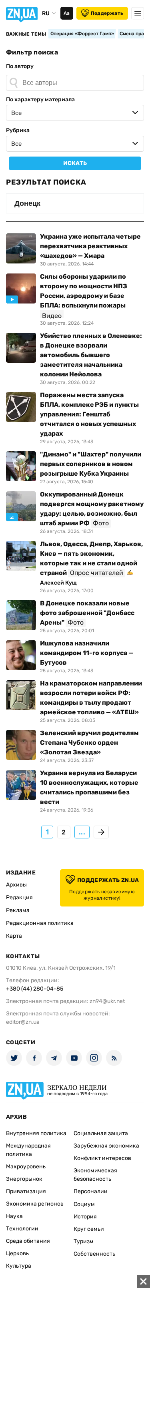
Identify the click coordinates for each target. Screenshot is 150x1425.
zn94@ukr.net (107, 1001)
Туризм (84, 1241)
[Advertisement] (75, 1350)
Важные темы (26, 34)
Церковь (17, 1253)
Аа (67, 13)
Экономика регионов (35, 1203)
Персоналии (91, 1191)
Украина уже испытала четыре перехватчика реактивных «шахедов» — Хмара (90, 246)
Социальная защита (101, 1133)
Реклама (18, 910)
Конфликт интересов (102, 1158)
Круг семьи (89, 1229)
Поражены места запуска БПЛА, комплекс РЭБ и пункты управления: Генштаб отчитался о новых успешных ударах (89, 414)
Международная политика (28, 1150)
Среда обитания (28, 1241)
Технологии (22, 1228)
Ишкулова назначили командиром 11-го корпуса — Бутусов (86, 652)
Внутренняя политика (36, 1133)
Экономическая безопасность (95, 1174)
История (85, 1216)
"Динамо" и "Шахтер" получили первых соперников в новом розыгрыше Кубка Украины (90, 463)
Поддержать (107, 13)
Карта (14, 936)
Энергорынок (24, 1179)
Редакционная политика (40, 923)
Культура (18, 1265)
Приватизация (26, 1191)
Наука (14, 1216)
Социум (84, 1204)
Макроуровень (26, 1166)
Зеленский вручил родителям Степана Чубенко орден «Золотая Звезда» (89, 742)
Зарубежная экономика (106, 1145)
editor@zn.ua (23, 1022)
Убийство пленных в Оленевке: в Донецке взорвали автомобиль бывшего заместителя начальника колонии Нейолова (91, 355)
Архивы (16, 884)
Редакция (19, 897)
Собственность (94, 1253)
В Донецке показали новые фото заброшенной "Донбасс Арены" (87, 612)
